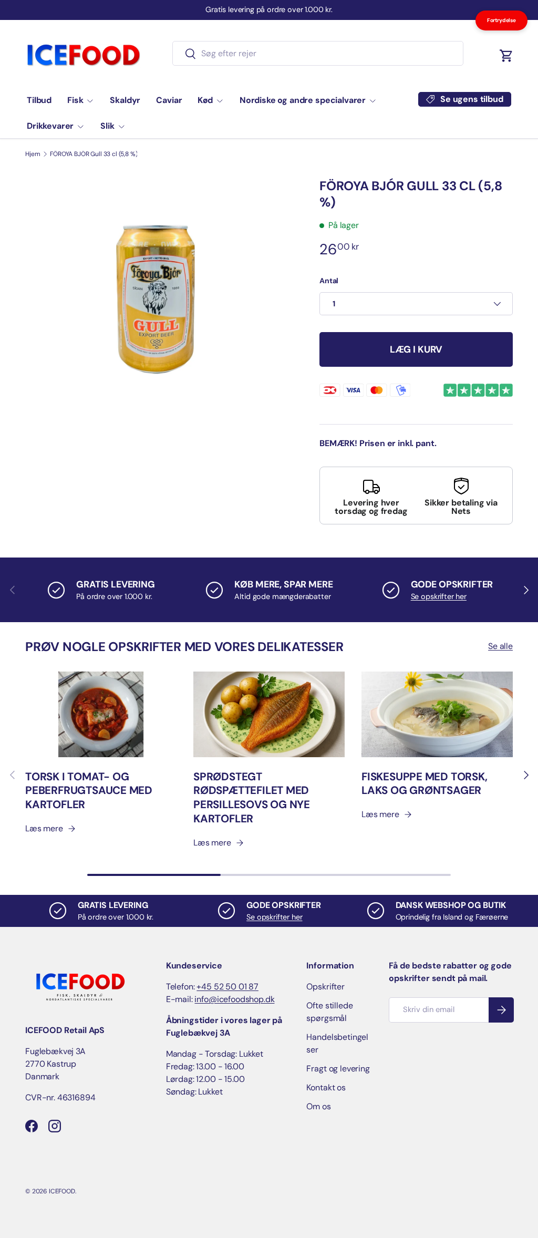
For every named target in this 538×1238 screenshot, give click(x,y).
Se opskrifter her (439, 596)
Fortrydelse (501, 20)
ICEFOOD (62, 1191)
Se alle (500, 646)
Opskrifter (325, 986)
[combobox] (318, 53)
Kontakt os (325, 1087)
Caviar (169, 100)
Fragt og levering (337, 1068)
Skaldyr (125, 100)
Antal (328, 280)
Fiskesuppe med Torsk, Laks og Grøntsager (424, 784)
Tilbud (39, 100)
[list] (155, 299)
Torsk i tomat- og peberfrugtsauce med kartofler (88, 791)
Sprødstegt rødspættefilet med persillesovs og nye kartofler (251, 798)
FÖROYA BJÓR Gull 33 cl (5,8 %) (93, 154)
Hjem (32, 154)
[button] (506, 55)
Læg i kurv (416, 349)
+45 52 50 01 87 (227, 986)
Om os (318, 1106)
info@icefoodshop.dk (234, 999)
